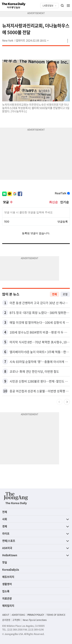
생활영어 (7, 584)
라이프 (5, 533)
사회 (4, 519)
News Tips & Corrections (35, 620)
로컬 (65, 294)
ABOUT (5, 614)
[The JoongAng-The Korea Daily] (16, 498)
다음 (67, 402)
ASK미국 (7, 548)
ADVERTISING (18, 614)
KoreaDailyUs (10, 569)
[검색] (62, 5)
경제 (4, 526)
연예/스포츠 (8, 540)
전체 (54, 294)
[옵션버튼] (67, 40)
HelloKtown (9, 555)
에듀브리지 (8, 577)
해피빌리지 (8, 605)
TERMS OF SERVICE (55, 614)
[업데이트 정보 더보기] (32, 40)
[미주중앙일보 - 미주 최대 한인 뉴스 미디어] (13, 6)
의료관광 (7, 598)
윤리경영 (6, 620)
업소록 (5, 591)
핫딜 (4, 562)
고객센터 (16, 620)
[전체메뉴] (68, 5)
